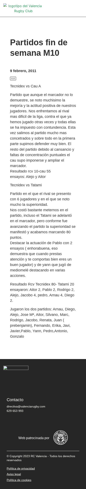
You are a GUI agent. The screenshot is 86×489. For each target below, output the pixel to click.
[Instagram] (37, 421)
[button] (80, 8)
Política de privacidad (21, 468)
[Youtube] (49, 421)
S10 (13, 78)
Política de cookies (19, 480)
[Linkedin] (62, 421)
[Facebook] (12, 421)
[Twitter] (24, 421)
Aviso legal (14, 474)
